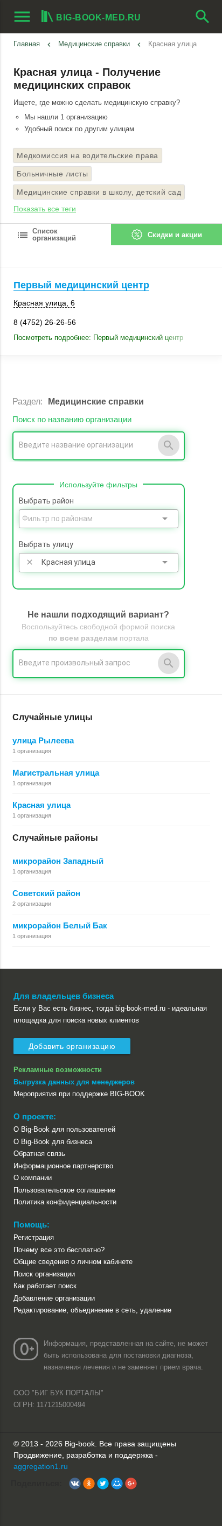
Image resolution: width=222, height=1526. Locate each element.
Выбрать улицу (46, 544)
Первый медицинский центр (81, 285)
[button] (75, 1483)
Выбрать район (46, 500)
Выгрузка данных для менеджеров (74, 1082)
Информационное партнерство (63, 1166)
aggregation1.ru (40, 1466)
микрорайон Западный (57, 860)
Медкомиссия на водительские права (87, 155)
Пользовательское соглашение (64, 1190)
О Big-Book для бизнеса (52, 1142)
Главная (26, 44)
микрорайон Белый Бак (59, 925)
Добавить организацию (72, 1046)
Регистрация (33, 1237)
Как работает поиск (45, 1286)
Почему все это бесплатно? (59, 1250)
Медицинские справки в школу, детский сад (99, 192)
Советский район (46, 893)
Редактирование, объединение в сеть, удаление (92, 1310)
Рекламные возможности (57, 1070)
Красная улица (41, 805)
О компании (32, 1178)
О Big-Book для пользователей (64, 1129)
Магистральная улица (55, 772)
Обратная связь (39, 1153)
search (202, 17)
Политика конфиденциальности (64, 1202)
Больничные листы (52, 173)
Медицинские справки (94, 44)
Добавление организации (54, 1298)
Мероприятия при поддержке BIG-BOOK (79, 1094)
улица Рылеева (43, 740)
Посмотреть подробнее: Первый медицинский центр (98, 337)
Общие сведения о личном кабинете (73, 1262)
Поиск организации (44, 1274)
